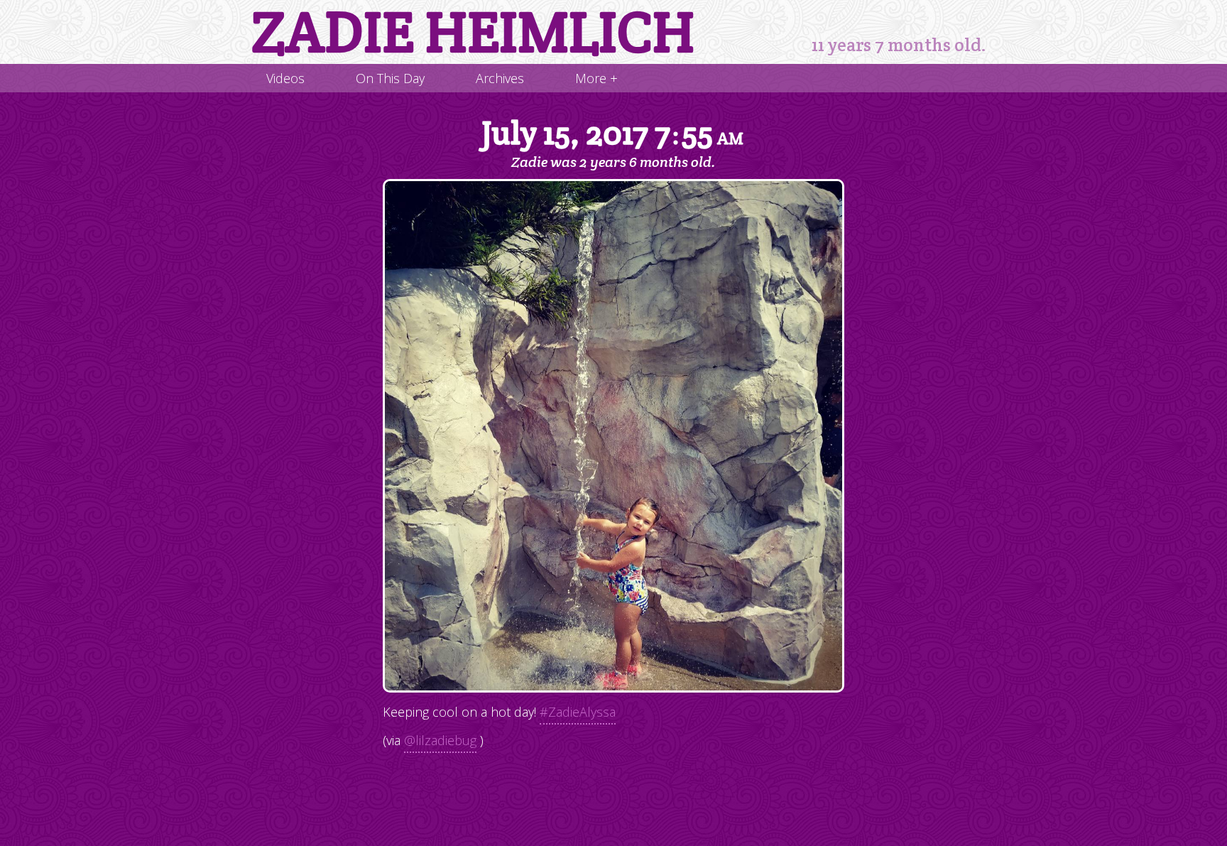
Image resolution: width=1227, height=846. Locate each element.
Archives (500, 78)
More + (596, 78)
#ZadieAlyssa (578, 711)
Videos (285, 78)
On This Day (390, 78)
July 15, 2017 (612, 134)
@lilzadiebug (440, 740)
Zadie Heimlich (472, 32)
